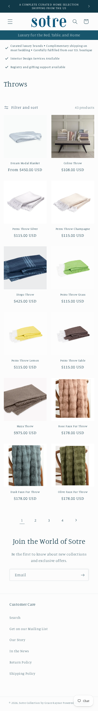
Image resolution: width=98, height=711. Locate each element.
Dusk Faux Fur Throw (25, 492)
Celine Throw (73, 163)
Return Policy (21, 662)
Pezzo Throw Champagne (73, 229)
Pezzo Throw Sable (72, 360)
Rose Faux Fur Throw (72, 426)
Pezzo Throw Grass (73, 294)
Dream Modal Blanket (25, 163)
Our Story (17, 640)
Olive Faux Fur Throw (73, 492)
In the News (19, 651)
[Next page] (75, 520)
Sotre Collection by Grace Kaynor (41, 703)
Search (15, 617)
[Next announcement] (89, 6)
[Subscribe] (82, 575)
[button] (10, 21)
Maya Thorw (25, 426)
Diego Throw (25, 294)
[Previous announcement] (9, 6)
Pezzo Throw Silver (25, 229)
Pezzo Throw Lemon (25, 360)
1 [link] (22, 520)
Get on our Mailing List (29, 629)
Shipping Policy (22, 673)
